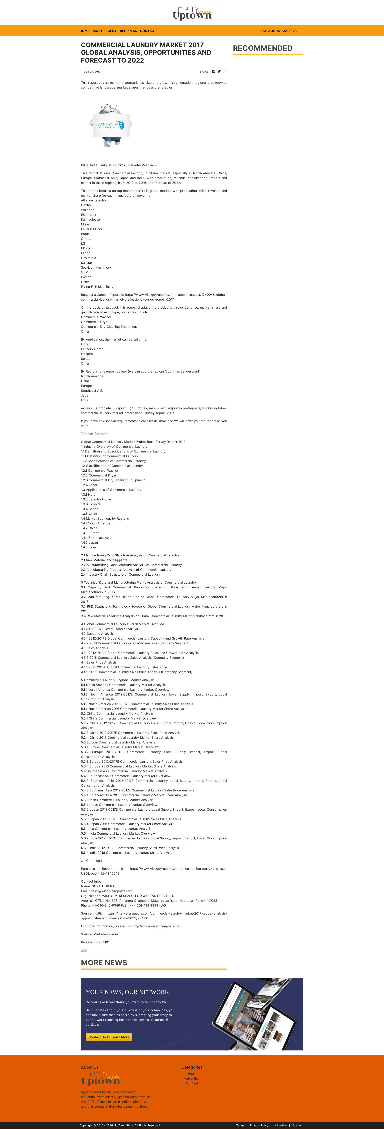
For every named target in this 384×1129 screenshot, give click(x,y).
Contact (192, 1083)
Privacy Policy (259, 1125)
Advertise (192, 1078)
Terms (240, 1125)
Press (192, 1074)
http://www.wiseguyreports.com (157, 926)
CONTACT (148, 31)
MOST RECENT (105, 31)
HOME (85, 31)
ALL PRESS (128, 31)
